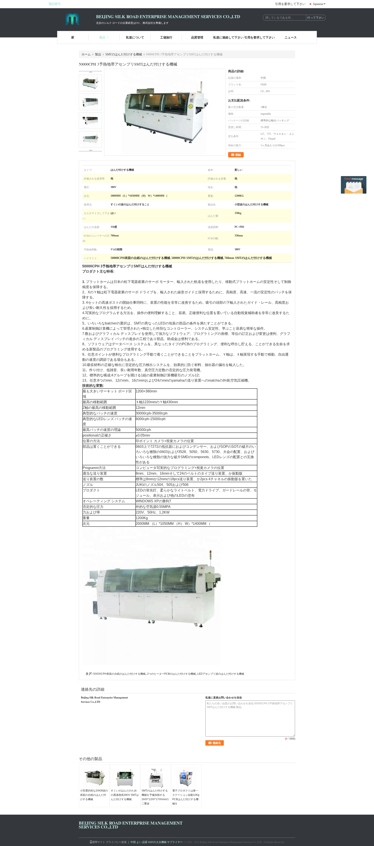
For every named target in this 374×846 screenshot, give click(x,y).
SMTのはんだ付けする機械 (123, 54)
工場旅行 (166, 37)
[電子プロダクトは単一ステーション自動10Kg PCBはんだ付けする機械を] (186, 777)
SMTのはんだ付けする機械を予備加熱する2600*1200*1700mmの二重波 (155, 797)
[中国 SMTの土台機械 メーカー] (72, 19)
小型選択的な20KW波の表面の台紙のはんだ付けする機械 (94, 795)
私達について (135, 37)
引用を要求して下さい (290, 4)
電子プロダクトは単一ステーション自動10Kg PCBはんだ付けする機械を (185, 797)
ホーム (86, 54)
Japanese (318, 4)
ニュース (291, 37)
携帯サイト (98, 842)
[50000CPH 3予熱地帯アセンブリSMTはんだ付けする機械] (165, 112)
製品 (102, 37)
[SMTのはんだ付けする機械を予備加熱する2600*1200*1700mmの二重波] (155, 777)
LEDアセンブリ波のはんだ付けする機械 (220, 673)
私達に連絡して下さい (228, 37)
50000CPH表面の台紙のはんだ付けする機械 (119, 673)
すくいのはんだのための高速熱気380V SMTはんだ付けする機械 (125, 795)
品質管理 (197, 37)
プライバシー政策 (116, 842)
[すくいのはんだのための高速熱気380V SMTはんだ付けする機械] (125, 777)
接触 (238, 154)
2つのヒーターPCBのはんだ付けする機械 (171, 673)
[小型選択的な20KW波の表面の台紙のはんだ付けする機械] (94, 777)
